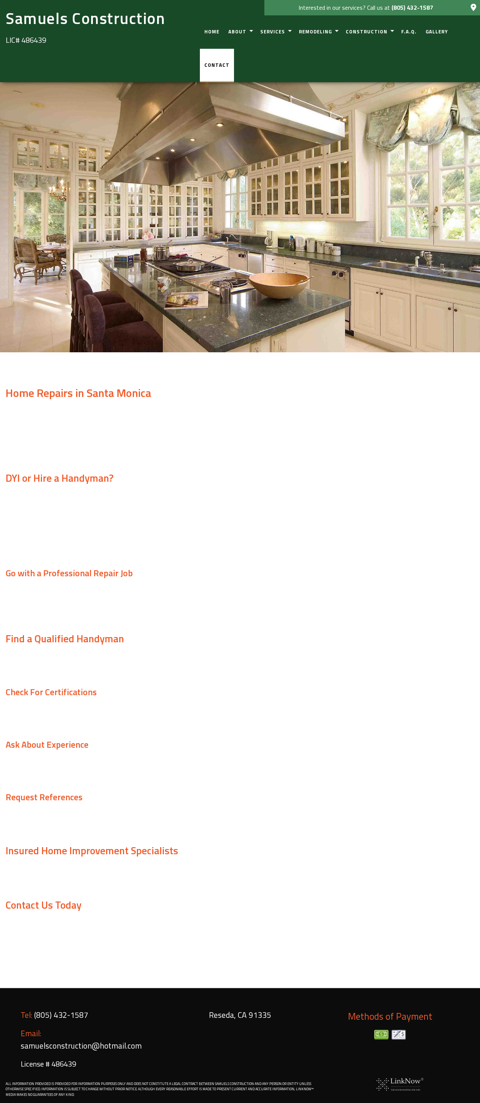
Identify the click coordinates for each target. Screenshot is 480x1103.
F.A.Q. (409, 31)
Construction (366, 31)
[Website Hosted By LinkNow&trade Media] (399, 1083)
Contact (217, 65)
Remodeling (315, 31)
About (237, 31)
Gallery (437, 31)
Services (272, 31)
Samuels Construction (85, 18)
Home (211, 31)
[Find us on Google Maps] (473, 7)
